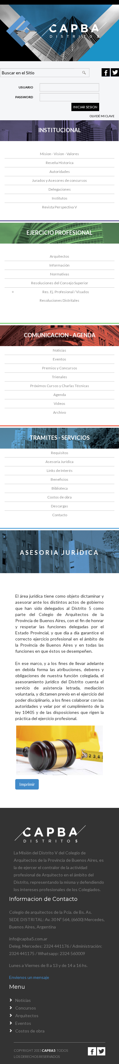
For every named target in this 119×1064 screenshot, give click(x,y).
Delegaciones (60, 189)
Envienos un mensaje (29, 977)
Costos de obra (59, 497)
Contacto (59, 515)
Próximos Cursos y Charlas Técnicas (59, 385)
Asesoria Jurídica (59, 461)
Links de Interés (60, 470)
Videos (59, 403)
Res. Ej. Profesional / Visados (65, 291)
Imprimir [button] (27, 784)
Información (59, 265)
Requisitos (59, 452)
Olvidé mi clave (102, 116)
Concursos (25, 1007)
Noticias (59, 350)
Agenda (59, 394)
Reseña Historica (60, 162)
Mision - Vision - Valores (59, 153)
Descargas (59, 506)
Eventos (59, 359)
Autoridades (59, 171)
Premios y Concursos (59, 368)
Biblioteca (60, 488)
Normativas (59, 274)
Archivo (59, 412)
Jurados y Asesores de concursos (59, 180)
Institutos (59, 198)
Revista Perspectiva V (59, 207)
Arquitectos (59, 256)
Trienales (59, 377)
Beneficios (59, 479)
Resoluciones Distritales (59, 300)
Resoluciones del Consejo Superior (59, 283)
